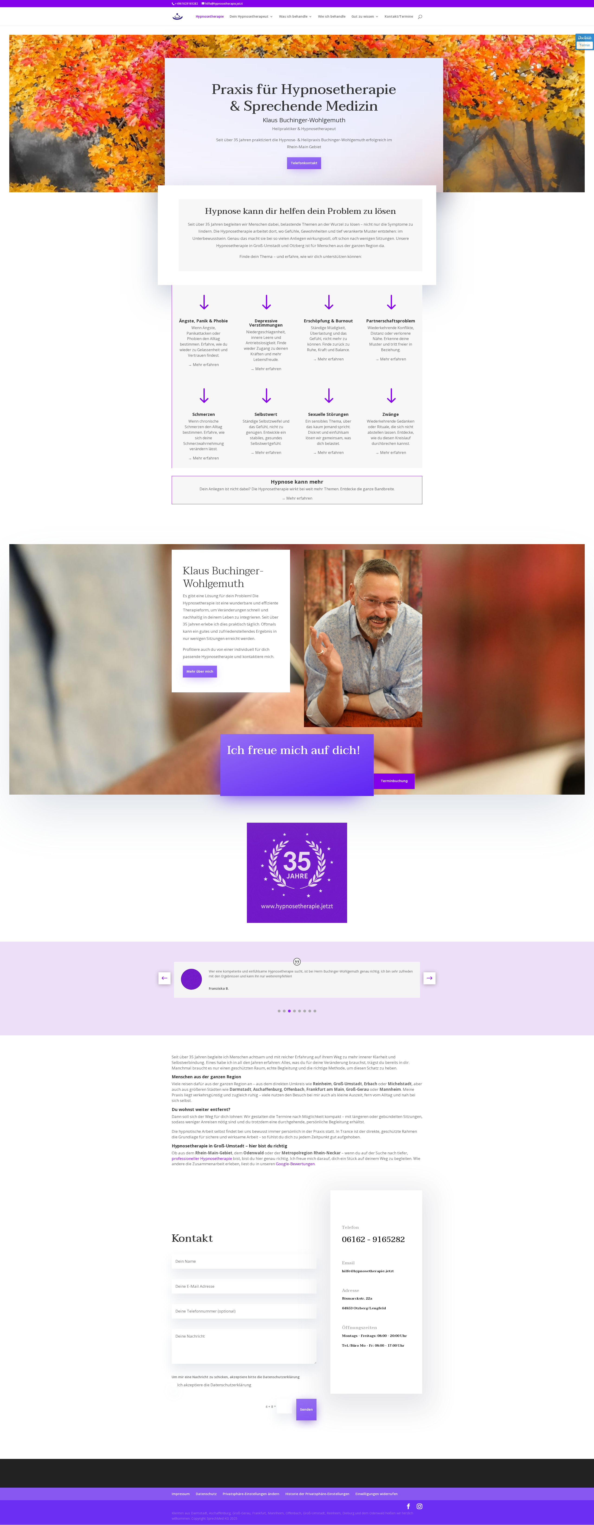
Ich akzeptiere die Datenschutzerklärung (214, 1384)
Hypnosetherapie (210, 17)
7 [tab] (309, 1011)
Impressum (181, 1494)
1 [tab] (279, 1011)
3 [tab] (289, 1011)
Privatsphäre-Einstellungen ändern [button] (251, 1494)
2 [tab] (284, 1011)
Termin (584, 45)
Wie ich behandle (331, 17)
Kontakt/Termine (399, 17)
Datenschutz (206, 1494)
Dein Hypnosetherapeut (249, 17)
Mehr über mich (200, 672)
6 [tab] (304, 1011)
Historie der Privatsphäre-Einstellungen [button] (317, 1494)
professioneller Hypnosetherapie (202, 1158)
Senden (306, 1410)
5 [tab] (299, 1011)
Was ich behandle (293, 17)
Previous (168, 978)
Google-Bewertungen (295, 1163)
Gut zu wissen (363, 17)
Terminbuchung (394, 781)
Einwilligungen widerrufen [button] (376, 1494)
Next (425, 978)
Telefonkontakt (304, 163)
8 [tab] (314, 1011)
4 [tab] (294, 1011)
